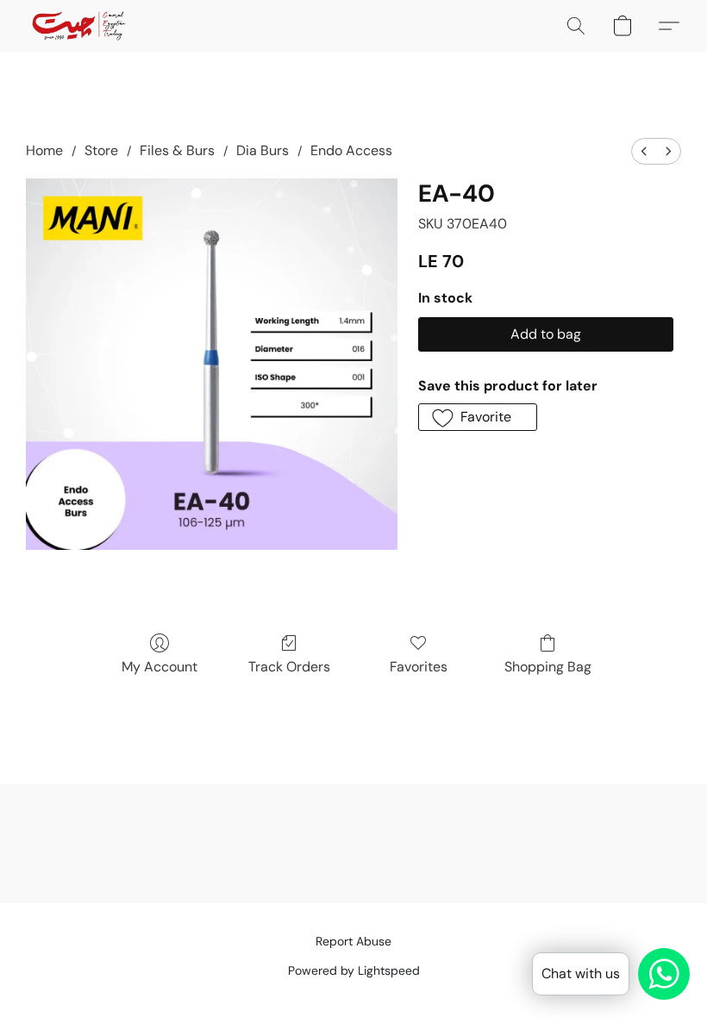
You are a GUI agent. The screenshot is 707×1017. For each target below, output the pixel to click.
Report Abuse (353, 941)
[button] (79, 26)
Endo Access (351, 150)
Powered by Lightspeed (354, 970)
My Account (159, 667)
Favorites (418, 667)
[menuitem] (644, 151)
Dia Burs (262, 150)
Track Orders (289, 667)
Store (101, 150)
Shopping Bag (547, 667)
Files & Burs (177, 150)
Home (44, 150)
